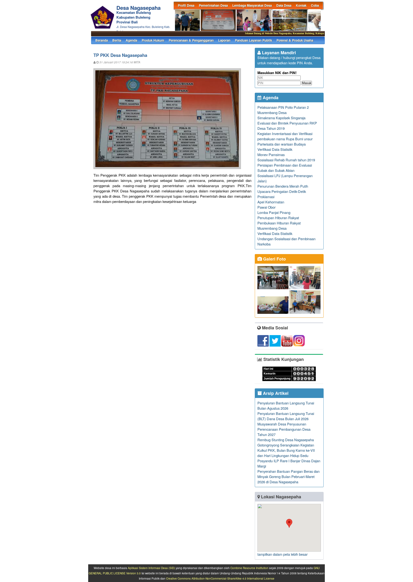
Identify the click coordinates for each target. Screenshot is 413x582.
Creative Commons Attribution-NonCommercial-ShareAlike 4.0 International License (220, 578)
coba (315, 5)
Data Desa (283, 5)
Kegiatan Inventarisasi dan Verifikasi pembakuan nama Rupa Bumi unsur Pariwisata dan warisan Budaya (285, 139)
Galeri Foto (274, 259)
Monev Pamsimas (271, 154)
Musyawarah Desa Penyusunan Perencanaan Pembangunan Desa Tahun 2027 (283, 429)
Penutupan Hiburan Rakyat (278, 217)
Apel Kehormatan (270, 201)
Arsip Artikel (275, 393)
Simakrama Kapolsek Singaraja (281, 117)
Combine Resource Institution (249, 568)
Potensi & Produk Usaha (295, 40)
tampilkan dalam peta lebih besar (282, 554)
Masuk (306, 83)
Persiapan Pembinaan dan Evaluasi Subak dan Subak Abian (284, 168)
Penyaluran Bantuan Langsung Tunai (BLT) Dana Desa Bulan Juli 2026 (285, 416)
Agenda (131, 40)
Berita (116, 40)
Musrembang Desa (272, 112)
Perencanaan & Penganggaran (191, 40)
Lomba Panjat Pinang (273, 212)
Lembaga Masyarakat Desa (252, 5)
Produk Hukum (153, 40)
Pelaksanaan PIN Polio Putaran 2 (283, 107)
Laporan (224, 40)
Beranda (101, 40)
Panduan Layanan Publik (253, 40)
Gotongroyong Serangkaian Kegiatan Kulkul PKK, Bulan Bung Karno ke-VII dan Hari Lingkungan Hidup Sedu (286, 450)
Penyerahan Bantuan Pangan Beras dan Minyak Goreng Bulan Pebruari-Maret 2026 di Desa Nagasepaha (288, 476)
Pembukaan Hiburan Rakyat (279, 222)
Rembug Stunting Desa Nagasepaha (285, 439)
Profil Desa (186, 5)
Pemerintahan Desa (213, 5)
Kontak (301, 5)
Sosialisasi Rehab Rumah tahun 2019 (286, 159)
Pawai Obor (266, 207)
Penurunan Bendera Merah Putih (282, 186)
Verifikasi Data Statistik (274, 149)
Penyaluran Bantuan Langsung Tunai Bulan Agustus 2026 (285, 405)
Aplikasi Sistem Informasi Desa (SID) (151, 568)
